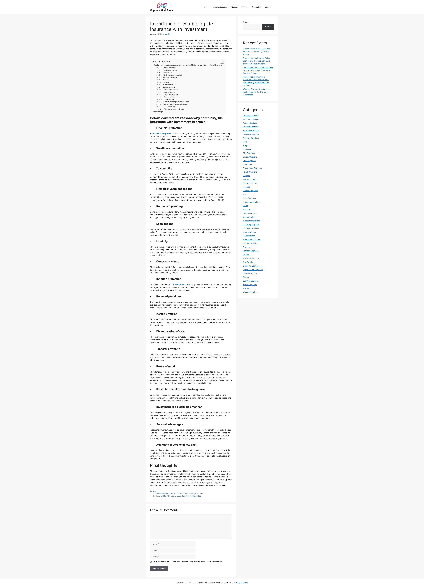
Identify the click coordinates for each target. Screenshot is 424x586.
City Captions (249, 153)
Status (246, 277)
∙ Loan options (166, 80)
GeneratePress (242, 582)
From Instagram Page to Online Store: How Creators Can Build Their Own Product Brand (256, 61)
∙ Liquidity (164, 82)
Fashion (246, 176)
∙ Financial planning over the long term (175, 102)
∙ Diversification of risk (169, 94)
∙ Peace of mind (167, 99)
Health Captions (250, 213)
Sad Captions (249, 262)
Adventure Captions (252, 119)
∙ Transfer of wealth (168, 97)
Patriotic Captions (251, 251)
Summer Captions (251, 281)
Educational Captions (252, 168)
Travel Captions (250, 285)
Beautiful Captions (251, 130)
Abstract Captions (251, 115)
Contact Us (256, 7)
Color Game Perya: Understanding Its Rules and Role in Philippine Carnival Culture (258, 70)
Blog (154, 491)
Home (205, 7)
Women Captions (250, 292)
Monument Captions (252, 239)
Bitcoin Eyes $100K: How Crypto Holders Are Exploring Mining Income (257, 51)
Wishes (244, 7)
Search (246, 22)
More (267, 7)
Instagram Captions (219, 7)
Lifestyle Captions (251, 228)
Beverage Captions (251, 134)
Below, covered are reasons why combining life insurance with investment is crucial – (190, 65)
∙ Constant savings (168, 85)
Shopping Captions (251, 266)
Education (247, 164)
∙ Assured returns (168, 92)
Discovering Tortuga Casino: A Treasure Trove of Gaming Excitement (178, 493)
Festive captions (250, 183)
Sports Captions (250, 273)
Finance (246, 187)
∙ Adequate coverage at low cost (173, 109)
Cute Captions (249, 161)
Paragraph (247, 247)
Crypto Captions (250, 157)
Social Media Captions (253, 270)
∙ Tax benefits (166, 72)
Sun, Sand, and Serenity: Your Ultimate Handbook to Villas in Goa (177, 496)
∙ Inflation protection (168, 87)
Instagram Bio (249, 217)
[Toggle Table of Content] (221, 62)
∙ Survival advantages (169, 106)
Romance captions (251, 258)
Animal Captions (250, 123)
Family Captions (250, 172)
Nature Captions (250, 243)
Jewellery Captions (251, 224)
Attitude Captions (250, 127)
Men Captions (249, 236)
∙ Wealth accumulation (169, 70)
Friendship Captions (252, 202)
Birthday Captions (251, 138)
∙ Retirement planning (169, 77)
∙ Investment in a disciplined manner (174, 104)
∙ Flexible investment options (171, 75)
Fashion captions (250, 179)
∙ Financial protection (168, 68)
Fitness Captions (250, 191)
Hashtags (247, 209)
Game (245, 206)
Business (247, 149)
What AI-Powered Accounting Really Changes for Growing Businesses (256, 92)
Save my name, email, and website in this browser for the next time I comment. (188, 562)
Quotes (234, 7)
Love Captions (249, 232)
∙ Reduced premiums (169, 89)
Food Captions (249, 198)
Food (245, 194)
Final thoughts (158, 112)
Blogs (245, 145)
